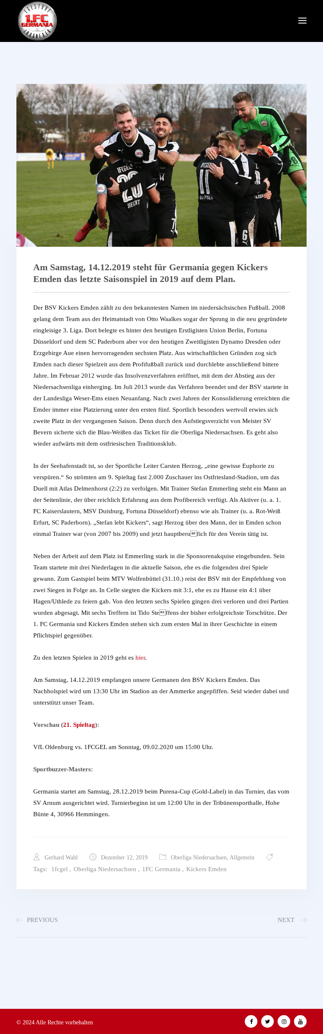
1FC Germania (161, 869)
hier (140, 657)
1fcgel (59, 869)
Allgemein (242, 857)
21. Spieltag (79, 724)
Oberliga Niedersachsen (199, 857)
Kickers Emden (206, 869)
